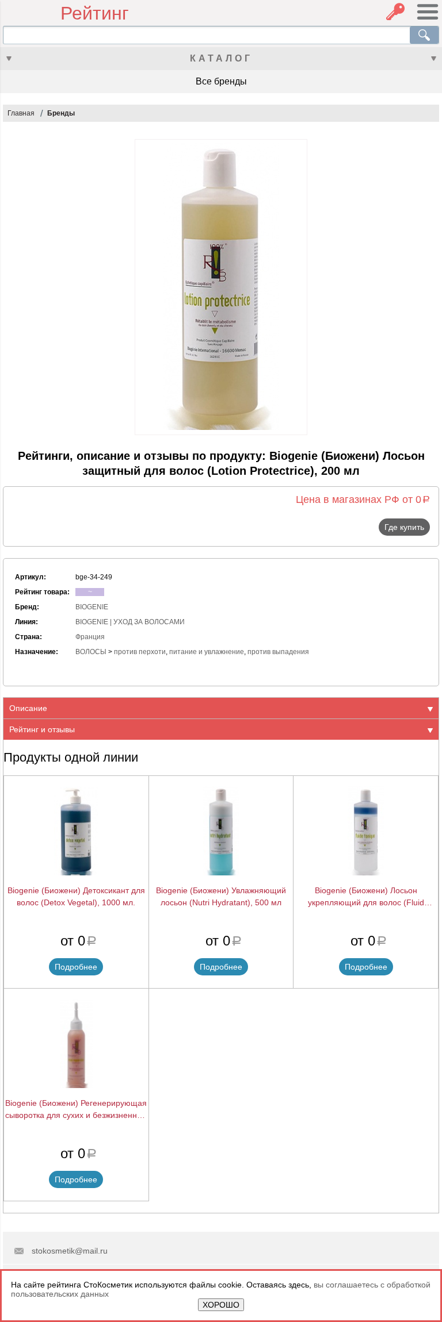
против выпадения (278, 652)
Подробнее (76, 966)
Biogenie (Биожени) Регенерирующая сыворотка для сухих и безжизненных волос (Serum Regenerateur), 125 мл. (76, 1109)
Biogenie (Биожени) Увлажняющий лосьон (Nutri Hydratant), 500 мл (221, 896)
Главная (21, 113)
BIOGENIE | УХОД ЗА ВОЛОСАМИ (130, 622)
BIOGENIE (91, 607)
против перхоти (140, 652)
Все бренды (221, 81)
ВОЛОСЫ (90, 652)
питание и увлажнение (206, 652)
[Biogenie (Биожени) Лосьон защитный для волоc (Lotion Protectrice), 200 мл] (221, 287)
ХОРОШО (221, 1304)
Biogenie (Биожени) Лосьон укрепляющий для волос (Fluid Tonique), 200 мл (366, 897)
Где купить (404, 527)
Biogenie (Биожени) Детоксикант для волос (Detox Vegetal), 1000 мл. (76, 896)
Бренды (61, 113)
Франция (90, 637)
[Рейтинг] (31, 13)
